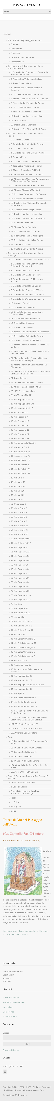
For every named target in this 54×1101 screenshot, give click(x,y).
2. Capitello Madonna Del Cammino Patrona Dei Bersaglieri (27, 265)
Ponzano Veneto (27, 5)
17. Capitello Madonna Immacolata (26, 214)
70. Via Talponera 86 (20, 582)
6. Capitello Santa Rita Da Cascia (26, 286)
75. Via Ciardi (17, 604)
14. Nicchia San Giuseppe (22, 323)
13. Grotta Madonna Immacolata (25, 318)
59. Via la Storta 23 (19, 534)
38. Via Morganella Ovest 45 (24, 443)
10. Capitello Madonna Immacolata (26, 116)
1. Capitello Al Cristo (20, 140)
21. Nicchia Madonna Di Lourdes (25, 231)
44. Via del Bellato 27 (20, 469)
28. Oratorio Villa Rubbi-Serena (25, 761)
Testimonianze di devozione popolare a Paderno (25, 134)
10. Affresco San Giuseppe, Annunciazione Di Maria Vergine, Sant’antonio (30, 180)
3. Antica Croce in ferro (21, 83)
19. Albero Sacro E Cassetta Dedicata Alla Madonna (30, 346)
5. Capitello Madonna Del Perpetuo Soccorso (27, 280)
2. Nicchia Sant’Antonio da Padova (26, 79)
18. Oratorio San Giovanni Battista (26, 748)
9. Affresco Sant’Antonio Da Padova (27, 174)
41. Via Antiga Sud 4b (20, 456)
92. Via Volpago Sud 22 (21, 680)
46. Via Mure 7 (17, 478)
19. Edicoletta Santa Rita (22, 223)
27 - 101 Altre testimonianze (23, 391)
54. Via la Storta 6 (19, 512)
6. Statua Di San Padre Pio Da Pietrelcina (29, 98)
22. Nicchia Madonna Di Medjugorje (27, 236)
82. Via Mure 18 (18, 634)
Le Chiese (15, 802)
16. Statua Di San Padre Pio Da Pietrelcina (30, 331)
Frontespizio (16, 48)
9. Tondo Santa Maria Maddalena (26, 112)
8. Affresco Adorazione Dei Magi (25, 170)
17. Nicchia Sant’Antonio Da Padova (27, 336)
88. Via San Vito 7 (19, 660)
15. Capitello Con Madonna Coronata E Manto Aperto (29, 204)
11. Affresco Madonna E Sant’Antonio (27, 185)
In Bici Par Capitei (19, 787)
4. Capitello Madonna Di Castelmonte (28, 153)
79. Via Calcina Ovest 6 (21, 621)
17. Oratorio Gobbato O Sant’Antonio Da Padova (29, 742)
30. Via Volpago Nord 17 (22, 408)
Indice (13, 811)
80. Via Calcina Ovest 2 (21, 626)
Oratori (11, 737)
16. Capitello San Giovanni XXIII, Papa (28, 129)
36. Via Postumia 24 (20, 434)
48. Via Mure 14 (18, 486)
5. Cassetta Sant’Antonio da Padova (27, 94)
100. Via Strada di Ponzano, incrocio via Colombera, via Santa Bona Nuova (29, 718)
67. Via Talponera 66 (20, 569)
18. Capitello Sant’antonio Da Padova (28, 218)
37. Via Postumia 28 (20, 438)
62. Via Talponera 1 (19, 547)
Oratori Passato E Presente (23, 782)
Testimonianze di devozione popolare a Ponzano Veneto (25, 67)
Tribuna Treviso (10, 1016)
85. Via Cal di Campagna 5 (23, 647)
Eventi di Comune (11, 998)
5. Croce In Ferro (18, 157)
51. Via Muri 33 (17, 499)
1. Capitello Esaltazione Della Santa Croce (30, 259)
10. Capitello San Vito (20, 303)
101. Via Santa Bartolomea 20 (24, 724)
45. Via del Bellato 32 (20, 473)
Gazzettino (8, 1007)
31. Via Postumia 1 (19, 412)
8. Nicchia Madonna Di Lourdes (25, 107)
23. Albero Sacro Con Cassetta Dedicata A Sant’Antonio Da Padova (30, 372)
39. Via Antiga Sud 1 (20, 447)
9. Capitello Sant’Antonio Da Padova (27, 299)
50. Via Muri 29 (17, 495)
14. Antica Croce (18, 120)
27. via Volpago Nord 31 (22, 395)
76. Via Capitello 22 (19, 608)
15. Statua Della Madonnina (23, 125)
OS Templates (20, 1095)
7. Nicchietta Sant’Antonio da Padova (27, 103)
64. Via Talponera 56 (20, 556)
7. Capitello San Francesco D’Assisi (27, 290)
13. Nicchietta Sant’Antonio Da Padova (28, 194)
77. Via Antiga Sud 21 (20, 613)
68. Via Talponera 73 (20, 573)
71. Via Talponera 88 (20, 586)
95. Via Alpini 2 (17, 693)
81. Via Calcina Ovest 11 (22, 630)
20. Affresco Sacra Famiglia (23, 227)
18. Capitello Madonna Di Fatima (26, 340)
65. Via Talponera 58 (20, 560)
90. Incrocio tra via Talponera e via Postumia (26, 670)
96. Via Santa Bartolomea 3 (23, 698)
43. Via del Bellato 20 (20, 465)
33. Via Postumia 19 (20, 421)
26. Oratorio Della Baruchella (24, 752)
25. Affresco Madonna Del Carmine (27, 382)
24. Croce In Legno (19, 378)
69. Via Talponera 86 (20, 578)
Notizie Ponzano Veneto (13, 1002)
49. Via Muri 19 (17, 491)
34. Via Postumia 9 (19, 425)
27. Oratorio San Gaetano (22, 756)
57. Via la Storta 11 (19, 525)
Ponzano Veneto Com (34, 1090)
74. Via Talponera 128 (21, 599)
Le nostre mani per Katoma (23, 57)
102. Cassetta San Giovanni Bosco (26, 728)
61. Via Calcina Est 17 (21, 543)
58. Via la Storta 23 (19, 530)
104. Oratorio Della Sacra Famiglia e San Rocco (29, 766)
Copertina (15, 44)
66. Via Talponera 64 (20, 565)
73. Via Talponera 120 (21, 595)
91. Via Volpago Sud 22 (21, 676)
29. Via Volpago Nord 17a (22, 404)
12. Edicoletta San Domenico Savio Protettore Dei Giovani (27, 313)
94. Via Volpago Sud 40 (21, 689)
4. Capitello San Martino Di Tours (26, 275)
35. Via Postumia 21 (20, 430)
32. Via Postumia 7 (19, 417)
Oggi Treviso (8, 1012)
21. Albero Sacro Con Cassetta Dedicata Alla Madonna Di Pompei (29, 359)
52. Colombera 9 (18, 504)
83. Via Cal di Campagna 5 (23, 639)
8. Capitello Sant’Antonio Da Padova (27, 294)
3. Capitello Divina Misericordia (25, 270)
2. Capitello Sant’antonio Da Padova (27, 144)
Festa (13, 798)
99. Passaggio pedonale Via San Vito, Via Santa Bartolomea (29, 712)
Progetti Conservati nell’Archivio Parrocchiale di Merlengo (25, 792)
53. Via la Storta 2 (19, 508)
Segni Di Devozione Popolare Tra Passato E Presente (28, 777)
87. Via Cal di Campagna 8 (23, 656)
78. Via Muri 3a (17, 617)
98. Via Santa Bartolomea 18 (24, 706)
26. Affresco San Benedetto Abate (26, 387)
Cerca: (6, 1033)
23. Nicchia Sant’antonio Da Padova (27, 240)
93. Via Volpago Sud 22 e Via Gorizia (27, 684)
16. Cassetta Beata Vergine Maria (26, 209)
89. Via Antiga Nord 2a (21, 665)
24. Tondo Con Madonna (22, 244)
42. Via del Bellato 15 (20, 460)
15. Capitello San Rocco (22, 327)
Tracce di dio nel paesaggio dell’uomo (25, 40)
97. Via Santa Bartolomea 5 (23, 702)
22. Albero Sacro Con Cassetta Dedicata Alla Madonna (29, 366)
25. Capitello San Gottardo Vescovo (27, 249)
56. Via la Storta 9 (19, 521)
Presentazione (17, 61)
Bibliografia (16, 806)
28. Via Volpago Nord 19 (22, 399)
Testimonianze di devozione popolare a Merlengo (25, 254)
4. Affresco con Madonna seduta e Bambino (26, 88)
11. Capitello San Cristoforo (23, 307)
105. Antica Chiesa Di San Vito (24, 772)
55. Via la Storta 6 (19, 517)
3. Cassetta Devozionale (22, 148)
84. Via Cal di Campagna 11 (23, 643)
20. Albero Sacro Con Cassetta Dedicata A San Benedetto (30, 352)
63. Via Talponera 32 (20, 552)
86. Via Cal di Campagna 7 (23, 652)
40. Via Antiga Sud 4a (20, 451)
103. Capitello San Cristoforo (24, 733)
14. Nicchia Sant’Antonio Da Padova (27, 198)
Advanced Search (11, 1050)
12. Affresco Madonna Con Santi (25, 190)
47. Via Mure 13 (18, 482)
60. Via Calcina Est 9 (20, 539)
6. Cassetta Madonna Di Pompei (25, 161)
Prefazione (15, 53)
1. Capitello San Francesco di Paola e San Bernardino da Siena (30, 73)
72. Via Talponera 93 (20, 591)
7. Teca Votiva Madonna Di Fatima (26, 166)
